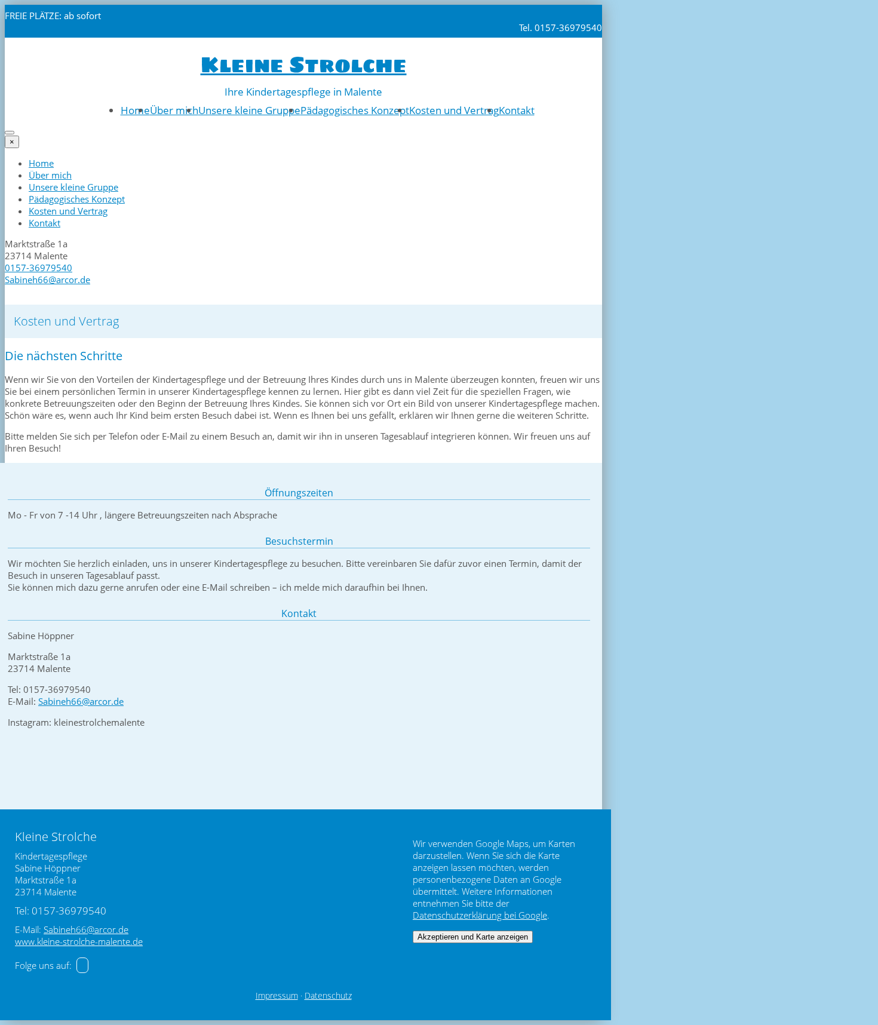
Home (135, 110)
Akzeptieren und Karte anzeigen (472, 936)
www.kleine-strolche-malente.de (79, 941)
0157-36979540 (38, 268)
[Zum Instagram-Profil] (82, 965)
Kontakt (517, 110)
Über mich (174, 110)
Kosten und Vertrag (454, 110)
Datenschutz (328, 995)
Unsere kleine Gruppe (249, 110)
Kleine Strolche (304, 64)
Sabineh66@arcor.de (47, 280)
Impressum (277, 995)
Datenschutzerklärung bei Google (480, 915)
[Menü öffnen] (9, 132)
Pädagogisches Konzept (354, 110)
